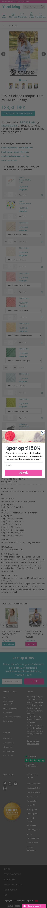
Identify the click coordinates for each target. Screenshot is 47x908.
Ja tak (23, 472)
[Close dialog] (42, 432)
